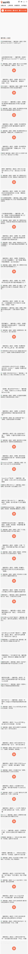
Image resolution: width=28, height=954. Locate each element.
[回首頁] (5, 2)
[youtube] (21, 1)
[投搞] (19, 1)
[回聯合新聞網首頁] (2, 2)
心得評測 (10, 5)
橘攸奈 (16, 10)
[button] (26, 1)
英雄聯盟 (9, 10)
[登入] (24, 1)
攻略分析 (3, 5)
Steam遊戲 (24, 10)
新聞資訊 (17, 5)
